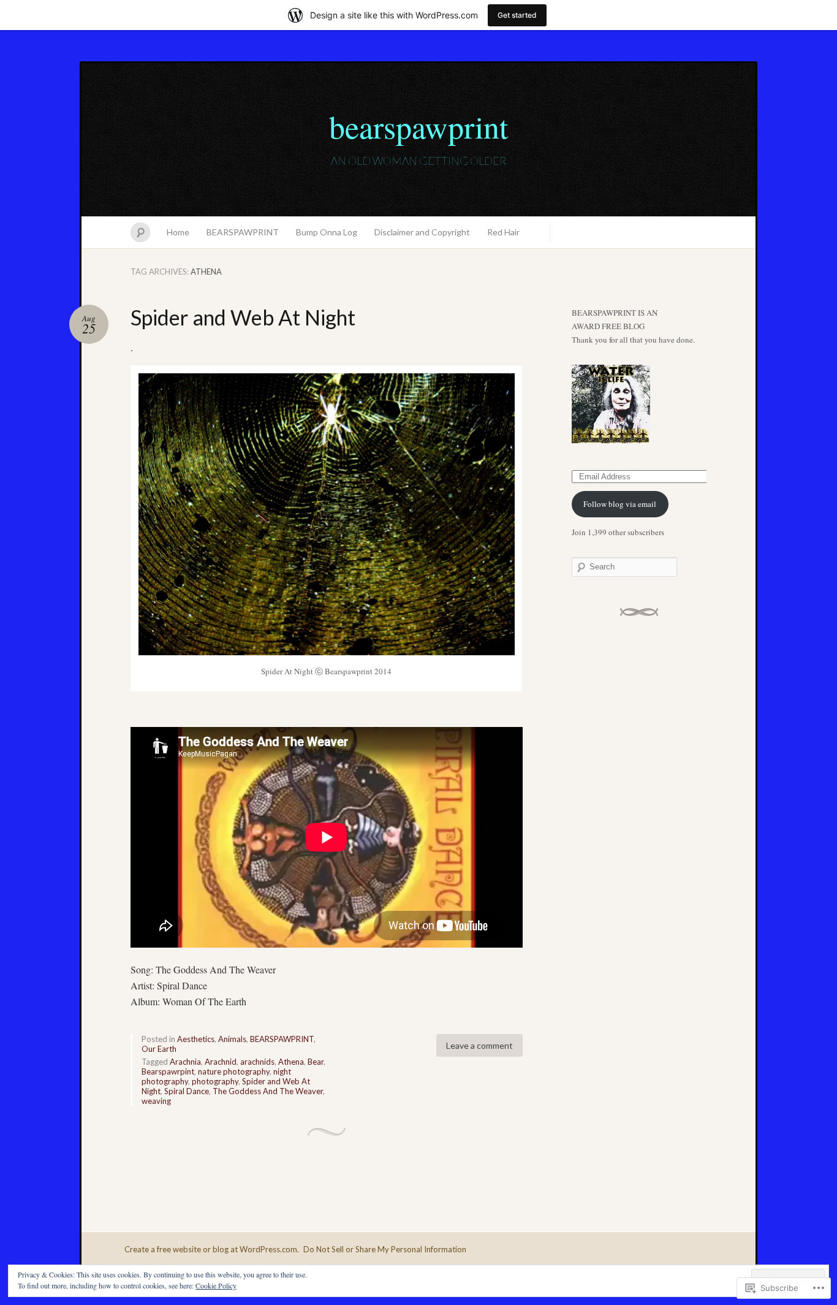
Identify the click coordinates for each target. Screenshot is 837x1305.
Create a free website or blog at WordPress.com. (211, 1249)
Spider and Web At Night (243, 317)
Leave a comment (479, 1045)
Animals (232, 1039)
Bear (316, 1062)
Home (178, 232)
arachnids (257, 1062)
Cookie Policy (216, 1285)
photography (215, 1081)
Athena (291, 1062)
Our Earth (159, 1049)
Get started (517, 15)
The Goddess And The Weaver (268, 1091)
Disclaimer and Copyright (422, 232)
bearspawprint (418, 126)
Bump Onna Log (326, 232)
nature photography (234, 1071)
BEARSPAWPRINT (242, 232)
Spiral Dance (186, 1091)
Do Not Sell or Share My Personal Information (384, 1249)
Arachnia (185, 1062)
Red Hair (503, 232)
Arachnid (221, 1062)
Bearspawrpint (168, 1071)
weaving (156, 1101)
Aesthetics (195, 1039)
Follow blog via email (619, 503)
